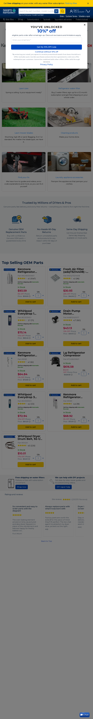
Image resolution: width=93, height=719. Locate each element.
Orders (62, 16)
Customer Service (71, 16)
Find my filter (71, 3)
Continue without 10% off (46, 52)
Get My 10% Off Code (46, 47)
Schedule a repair (84, 16)
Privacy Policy (46, 64)
